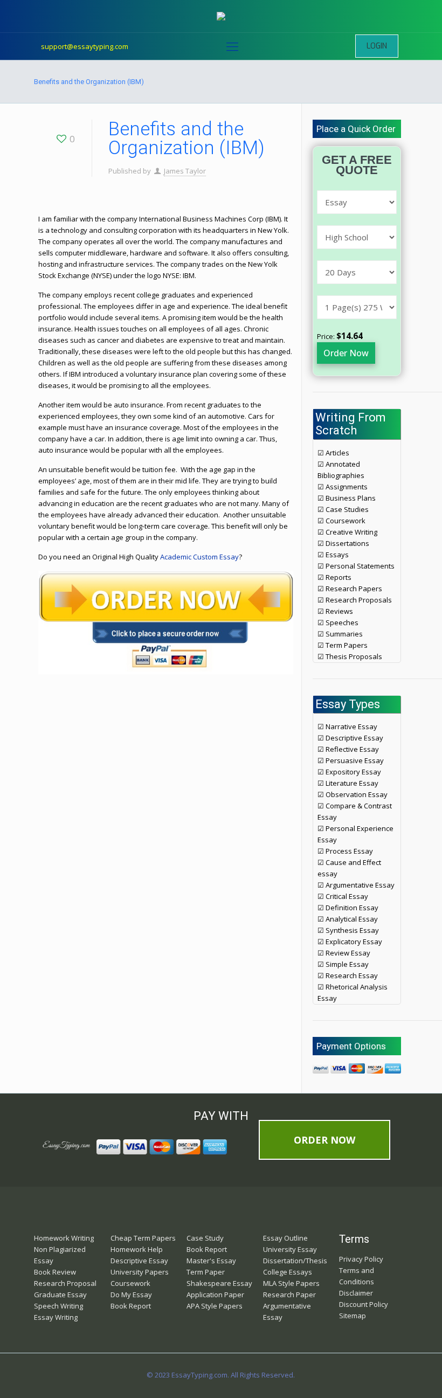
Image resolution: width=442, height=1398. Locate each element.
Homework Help (136, 1249)
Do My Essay (131, 1294)
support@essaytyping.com (84, 46)
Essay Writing (56, 1317)
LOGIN (377, 46)
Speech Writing (58, 1306)
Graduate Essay (60, 1294)
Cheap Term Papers (143, 1238)
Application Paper (215, 1294)
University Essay (290, 1249)
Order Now (346, 353)
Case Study (205, 1238)
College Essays (287, 1272)
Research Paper (289, 1294)
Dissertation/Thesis (295, 1260)
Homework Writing (64, 1238)
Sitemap (352, 1315)
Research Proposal (65, 1283)
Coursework (130, 1283)
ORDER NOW (324, 1139)
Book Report (130, 1306)
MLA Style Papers (291, 1283)
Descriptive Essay (139, 1260)
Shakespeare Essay (219, 1283)
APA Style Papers (215, 1306)
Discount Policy (363, 1304)
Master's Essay (211, 1260)
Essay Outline (285, 1238)
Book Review (55, 1272)
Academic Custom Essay (199, 557)
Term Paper (206, 1272)
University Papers (139, 1272)
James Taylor (185, 171)
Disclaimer (356, 1293)
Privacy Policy (361, 1259)
